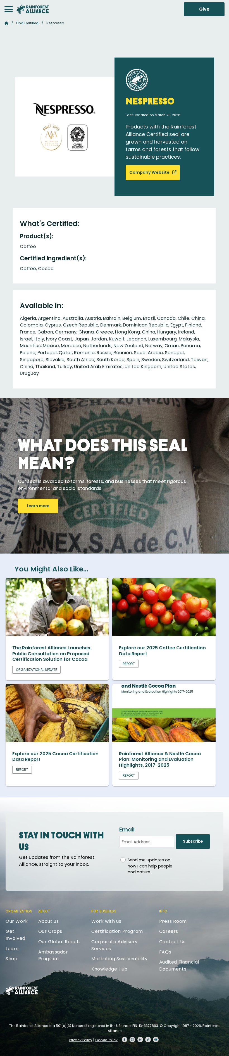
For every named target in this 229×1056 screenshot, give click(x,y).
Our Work (17, 921)
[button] (8, 9)
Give (204, 9)
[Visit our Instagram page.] (132, 1039)
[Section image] (57, 634)
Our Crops (50, 931)
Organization (19, 911)
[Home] (32, 9)
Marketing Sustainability (119, 958)
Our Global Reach (59, 941)
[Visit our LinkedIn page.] (140, 1039)
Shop (11, 958)
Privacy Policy (80, 1040)
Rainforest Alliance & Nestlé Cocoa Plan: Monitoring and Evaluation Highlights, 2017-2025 (160, 759)
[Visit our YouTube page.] (156, 1039)
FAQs (165, 952)
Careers (168, 931)
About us (48, 921)
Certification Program (117, 931)
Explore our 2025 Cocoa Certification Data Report (55, 756)
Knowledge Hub (109, 969)
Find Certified (27, 23)
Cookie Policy (106, 1040)
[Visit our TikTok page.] (148, 1039)
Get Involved (15, 934)
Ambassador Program (53, 955)
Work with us (106, 921)
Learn (12, 948)
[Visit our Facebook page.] (124, 1039)
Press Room (173, 921)
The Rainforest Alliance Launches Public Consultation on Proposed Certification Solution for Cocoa (51, 653)
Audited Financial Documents (179, 965)
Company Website (149, 172)
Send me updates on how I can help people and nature (150, 866)
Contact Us (172, 941)
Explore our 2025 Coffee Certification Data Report (162, 651)
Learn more (38, 506)
